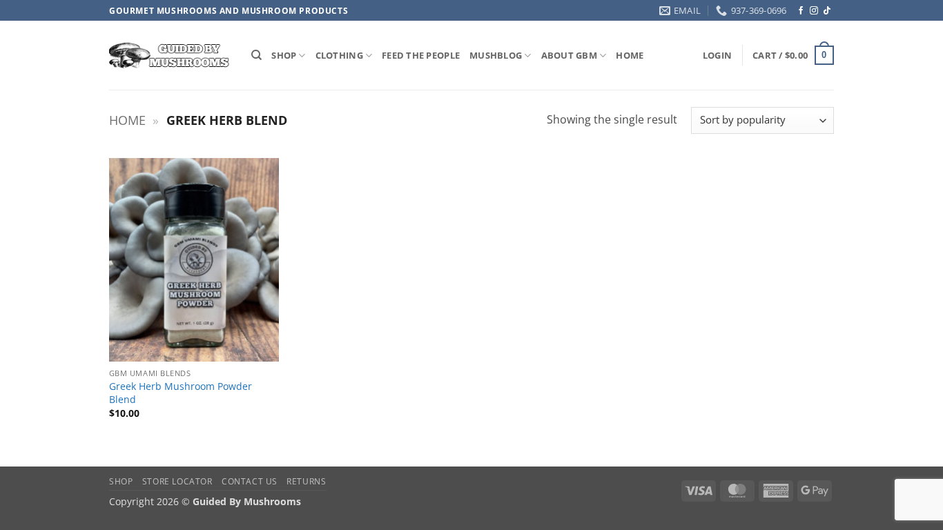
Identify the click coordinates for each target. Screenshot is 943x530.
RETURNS (306, 481)
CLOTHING (339, 55)
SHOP (283, 55)
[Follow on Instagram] (814, 11)
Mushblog (495, 55)
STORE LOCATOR (177, 481)
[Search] (256, 55)
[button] (717, 55)
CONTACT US (250, 481)
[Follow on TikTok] (827, 11)
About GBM (569, 55)
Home (127, 120)
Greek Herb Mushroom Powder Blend (180, 393)
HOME (629, 55)
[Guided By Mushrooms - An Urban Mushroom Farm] (170, 55)
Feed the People (421, 55)
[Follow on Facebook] (801, 11)
